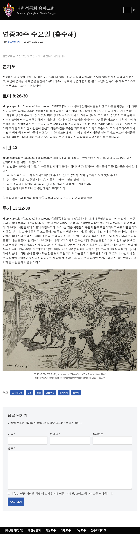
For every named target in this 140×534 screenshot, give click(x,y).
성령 (39, 393)
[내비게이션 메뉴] (127, 10)
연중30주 (50, 393)
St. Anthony (14, 41)
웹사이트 (98, 433)
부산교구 (81, 530)
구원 (29, 393)
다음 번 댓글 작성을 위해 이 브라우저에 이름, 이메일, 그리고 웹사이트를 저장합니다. (62, 493)
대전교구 (66, 530)
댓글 (11, 448)
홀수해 (76, 393)
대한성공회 (34, 530)
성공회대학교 (98, 530)
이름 (11, 433)
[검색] (134, 10)
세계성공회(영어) (13, 530)
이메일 (55, 433)
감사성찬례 (17, 393)
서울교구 (51, 530)
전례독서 (64, 393)
